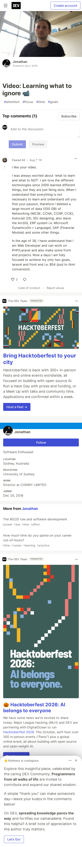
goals (53, 102)
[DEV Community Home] (16, 5)
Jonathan (20, 62)
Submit (17, 144)
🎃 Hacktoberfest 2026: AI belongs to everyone (34, 707)
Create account (65, 6)
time (40, 102)
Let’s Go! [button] (13, 839)
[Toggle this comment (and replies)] (5, 167)
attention (12, 102)
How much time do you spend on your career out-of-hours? (37, 540)
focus (28, 102)
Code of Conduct (29, 288)
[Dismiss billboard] (76, 760)
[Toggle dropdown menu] (75, 158)
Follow (41, 442)
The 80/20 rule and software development (34, 521)
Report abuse (55, 288)
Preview (38, 144)
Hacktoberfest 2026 (18, 732)
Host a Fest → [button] (16, 407)
